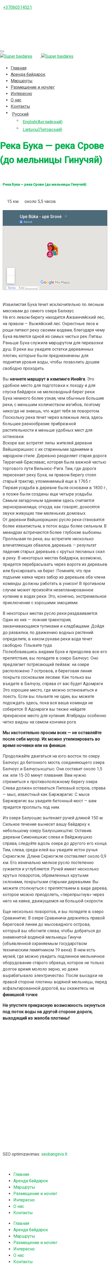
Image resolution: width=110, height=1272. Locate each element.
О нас (16, 100)
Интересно (21, 93)
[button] (55, 1047)
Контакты (20, 106)
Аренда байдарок (28, 74)
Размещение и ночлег (33, 87)
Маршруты (22, 80)
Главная (18, 68)
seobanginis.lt (54, 1154)
